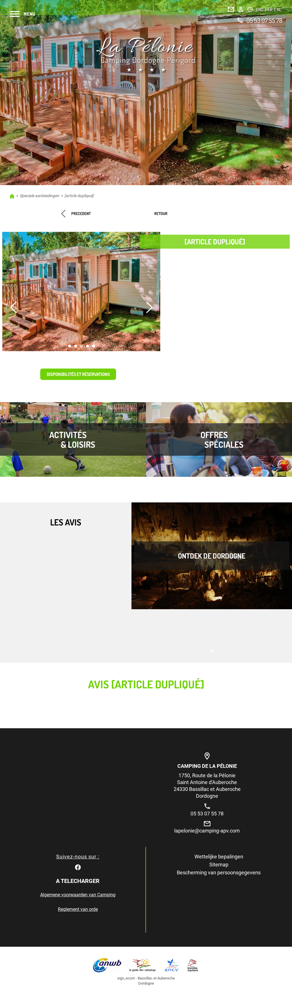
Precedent (81, 213)
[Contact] (231, 9)
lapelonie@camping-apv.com (207, 831)
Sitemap (218, 865)
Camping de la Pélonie (207, 766)
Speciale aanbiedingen (39, 195)
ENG (260, 10)
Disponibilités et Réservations (78, 374)
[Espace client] (240, 9)
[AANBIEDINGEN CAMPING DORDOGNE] (146, 55)
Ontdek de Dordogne (211, 555)
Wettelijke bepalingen (218, 857)
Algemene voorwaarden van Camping (77, 894)
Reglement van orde (78, 909)
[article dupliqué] (79, 195)
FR (270, 10)
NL (279, 10)
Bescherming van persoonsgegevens (219, 873)
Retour (160, 213)
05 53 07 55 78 (264, 20)
